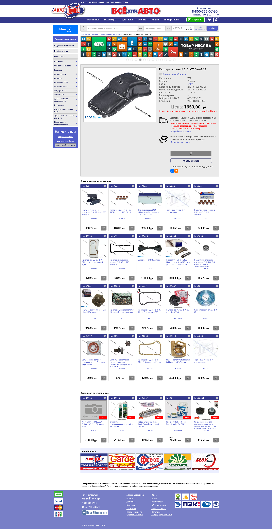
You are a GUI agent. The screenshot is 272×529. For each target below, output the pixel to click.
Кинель (150, 368)
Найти (212, 28)
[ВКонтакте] (172, 171)
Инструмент (59, 105)
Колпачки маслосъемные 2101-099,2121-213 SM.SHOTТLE (204, 212)
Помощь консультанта (65, 39)
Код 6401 (198, 186)
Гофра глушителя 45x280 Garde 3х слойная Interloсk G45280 (148, 424)
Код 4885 (198, 336)
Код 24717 (87, 336)
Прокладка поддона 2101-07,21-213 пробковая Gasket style (93, 262)
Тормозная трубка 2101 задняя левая (176, 211)
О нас (154, 495)
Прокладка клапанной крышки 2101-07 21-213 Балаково (119, 262)
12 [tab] (177, 58)
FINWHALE (178, 430)
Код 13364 (143, 336)
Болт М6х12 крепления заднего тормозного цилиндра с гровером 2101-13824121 (121, 363)
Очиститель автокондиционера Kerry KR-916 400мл (121, 424)
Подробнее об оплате (180, 142)
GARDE (150, 430)
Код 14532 (143, 398)
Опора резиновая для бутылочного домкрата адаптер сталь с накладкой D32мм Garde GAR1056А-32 (205, 425)
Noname (94, 218)
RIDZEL (93, 430)
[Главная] (68, 10)
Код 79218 (171, 336)
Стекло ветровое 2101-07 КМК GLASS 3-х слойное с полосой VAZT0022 (148, 212)
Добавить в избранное (174, 74)
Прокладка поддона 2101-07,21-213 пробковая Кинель (149, 361)
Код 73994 (87, 236)
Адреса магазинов (135, 495)
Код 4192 (114, 236)
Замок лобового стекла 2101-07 (206, 311)
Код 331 (170, 398)
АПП (206, 268)
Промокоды (157, 501)
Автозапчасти (60, 74)
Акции (154, 498)
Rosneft (178, 368)
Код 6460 (114, 186)
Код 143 (85, 186)
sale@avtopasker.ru (65, 136)
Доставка (127, 19)
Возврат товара (158, 508)
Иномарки (58, 61)
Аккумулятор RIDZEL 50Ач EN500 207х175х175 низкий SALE (93, 424)
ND (122, 318)
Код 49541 (87, 286)
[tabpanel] (149, 46)
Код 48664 (171, 236)
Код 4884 (170, 186)
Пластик (206, 318)
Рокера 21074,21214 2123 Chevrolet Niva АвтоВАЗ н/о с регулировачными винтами (178, 262)
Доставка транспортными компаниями (197, 501)
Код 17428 (143, 236)
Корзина (197, 19)
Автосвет (58, 78)
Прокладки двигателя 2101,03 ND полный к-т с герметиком (122, 311)
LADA (190, 83)
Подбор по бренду (61, 51)
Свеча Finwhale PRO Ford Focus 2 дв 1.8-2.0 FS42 (176, 423)
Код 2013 (114, 336)
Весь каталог (59, 56)
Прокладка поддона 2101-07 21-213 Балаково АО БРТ (149, 311)
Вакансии (131, 505)
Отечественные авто (62, 66)
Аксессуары (59, 94)
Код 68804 (199, 398)
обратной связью (65, 145)
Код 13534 (115, 286)
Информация (171, 19)
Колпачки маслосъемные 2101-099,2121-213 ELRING (120, 211)
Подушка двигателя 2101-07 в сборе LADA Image (94, 311)
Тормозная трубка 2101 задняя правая (204, 361)
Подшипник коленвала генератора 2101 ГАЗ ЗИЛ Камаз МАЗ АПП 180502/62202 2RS (204, 263)
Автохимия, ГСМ (61, 82)
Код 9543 (142, 186)
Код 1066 (198, 236)
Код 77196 (115, 398)
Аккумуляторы (60, 90)
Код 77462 (171, 286)
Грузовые (58, 70)
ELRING (122, 218)
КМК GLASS (150, 218)
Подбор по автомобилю (64, 45)
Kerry (122, 430)
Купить (104, 228)
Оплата (142, 19)
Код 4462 (142, 286)
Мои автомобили (200, 28)
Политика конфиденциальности (161, 513)
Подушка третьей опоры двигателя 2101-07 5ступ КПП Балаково (94, 212)
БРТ (149, 318)
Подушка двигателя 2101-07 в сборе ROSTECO (178, 311)
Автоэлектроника (61, 86)
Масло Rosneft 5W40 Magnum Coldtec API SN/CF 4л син (178, 361)
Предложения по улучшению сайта (135, 513)
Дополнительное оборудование (61, 100)
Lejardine (177, 218)
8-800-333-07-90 (205, 11)
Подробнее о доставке (180, 131)
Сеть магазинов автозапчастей (104, 2)
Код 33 (197, 286)
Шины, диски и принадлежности (61, 123)
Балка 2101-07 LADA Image (149, 260)
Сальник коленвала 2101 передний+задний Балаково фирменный (93, 362)
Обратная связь (158, 505)
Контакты (131, 508)
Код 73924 (87, 398)
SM (206, 218)
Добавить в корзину (191, 153)
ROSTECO (178, 318)
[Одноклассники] (176, 171)
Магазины (93, 19)
